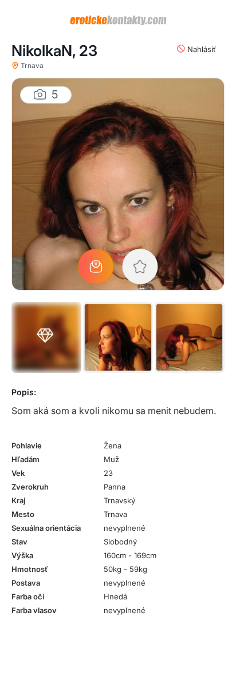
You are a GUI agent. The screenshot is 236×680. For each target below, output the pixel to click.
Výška (22, 555)
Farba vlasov (34, 610)
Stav (19, 541)
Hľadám (25, 459)
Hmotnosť (29, 569)
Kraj (18, 500)
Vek (18, 473)
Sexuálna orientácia (46, 527)
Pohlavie (26, 445)
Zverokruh (30, 486)
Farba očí (27, 596)
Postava (25, 582)
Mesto (22, 514)
